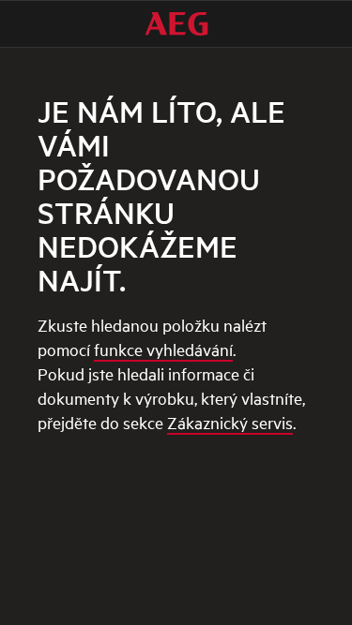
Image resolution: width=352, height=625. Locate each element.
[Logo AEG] (176, 24)
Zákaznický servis (230, 422)
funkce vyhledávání (163, 349)
